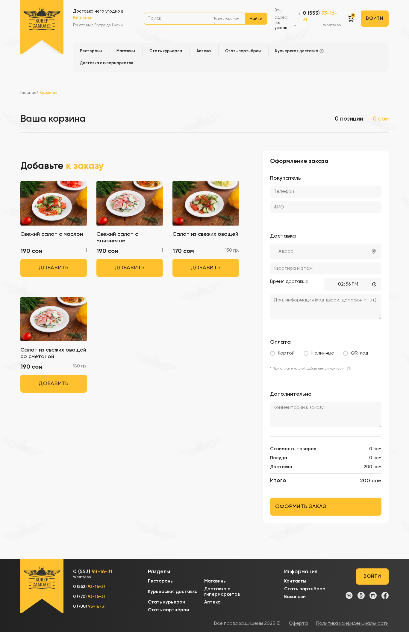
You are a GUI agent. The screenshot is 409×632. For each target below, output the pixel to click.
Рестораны (161, 581)
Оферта (298, 623)
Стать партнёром (168, 610)
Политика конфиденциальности (352, 623)
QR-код (359, 353)
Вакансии (295, 597)
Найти (256, 18)
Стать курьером (166, 602)
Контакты (295, 581)
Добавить (54, 268)
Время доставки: (289, 281)
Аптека (212, 602)
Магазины (215, 581)
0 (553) (322, 18)
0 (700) (89, 606)
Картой (286, 353)
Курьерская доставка (173, 591)
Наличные (322, 353)
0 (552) (89, 587)
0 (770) (89, 597)
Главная (28, 93)
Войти (374, 18)
